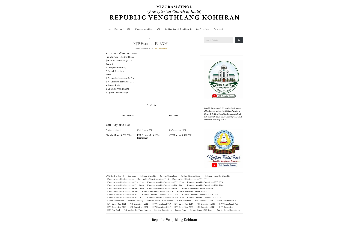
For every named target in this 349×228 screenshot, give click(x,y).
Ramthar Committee (163, 210)
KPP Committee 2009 (204, 201)
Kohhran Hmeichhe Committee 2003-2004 (205, 185)
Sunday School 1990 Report (201, 210)
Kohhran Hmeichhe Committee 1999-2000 (125, 185)
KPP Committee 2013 (161, 204)
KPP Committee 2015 (206, 204)
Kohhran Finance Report (191, 176)
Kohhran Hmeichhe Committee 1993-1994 (125, 182)
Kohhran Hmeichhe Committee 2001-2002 (165, 185)
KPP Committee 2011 (116, 204)
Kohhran (118, 29)
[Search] (239, 40)
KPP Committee (184, 201)
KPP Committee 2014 (183, 204)
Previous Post (128, 115)
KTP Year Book (113, 210)
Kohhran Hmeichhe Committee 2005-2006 (125, 188)
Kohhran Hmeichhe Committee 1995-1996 (165, 182)
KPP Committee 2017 (116, 207)
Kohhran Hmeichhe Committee (120, 179)
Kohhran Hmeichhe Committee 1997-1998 (205, 182)
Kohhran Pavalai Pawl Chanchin (160, 201)
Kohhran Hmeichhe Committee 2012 (123, 194)
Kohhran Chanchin (148, 176)
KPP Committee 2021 (206, 207)
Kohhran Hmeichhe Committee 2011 (192, 191)
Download (218, 29)
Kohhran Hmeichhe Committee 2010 (157, 191)
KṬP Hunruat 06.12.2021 (180, 135)
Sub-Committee (202, 29)
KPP (158, 29)
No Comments (161, 48)
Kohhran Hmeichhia (143, 29)
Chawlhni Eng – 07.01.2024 (119, 135)
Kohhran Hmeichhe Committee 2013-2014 (160, 194)
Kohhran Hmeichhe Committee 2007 (162, 188)
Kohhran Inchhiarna (115, 201)
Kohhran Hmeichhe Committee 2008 (197, 188)
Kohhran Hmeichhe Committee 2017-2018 (125, 197)
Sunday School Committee (228, 210)
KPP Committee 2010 (226, 201)
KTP (128, 29)
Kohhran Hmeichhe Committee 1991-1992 (190, 179)
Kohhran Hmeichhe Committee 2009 (123, 191)
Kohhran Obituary (135, 201)
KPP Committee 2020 (183, 207)
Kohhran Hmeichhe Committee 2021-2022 (205, 197)
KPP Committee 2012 (139, 204)
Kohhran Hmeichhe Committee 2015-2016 (200, 194)
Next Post (173, 115)
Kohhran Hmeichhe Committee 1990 (153, 179)
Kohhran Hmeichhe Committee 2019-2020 (165, 197)
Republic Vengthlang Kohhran (174, 220)
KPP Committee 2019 (161, 207)
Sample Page (180, 210)
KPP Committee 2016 (228, 204)
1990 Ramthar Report (115, 176)
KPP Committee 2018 (139, 207)
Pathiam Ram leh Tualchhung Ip (178, 29)
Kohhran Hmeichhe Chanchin (217, 176)
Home (108, 29)
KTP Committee (226, 207)
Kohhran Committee (168, 176)
